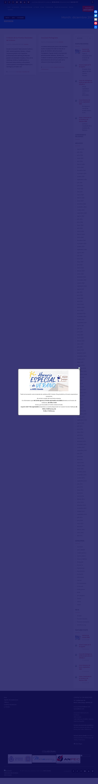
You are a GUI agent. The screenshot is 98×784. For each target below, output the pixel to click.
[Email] (96, 19)
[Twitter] (96, 16)
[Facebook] (96, 12)
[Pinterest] (96, 23)
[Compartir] (96, 27)
